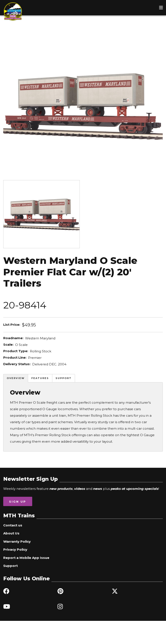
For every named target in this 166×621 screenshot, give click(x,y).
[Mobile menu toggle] (161, 7)
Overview (16, 378)
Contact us (12, 525)
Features (40, 378)
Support (64, 378)
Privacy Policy (15, 549)
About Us (11, 533)
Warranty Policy (17, 541)
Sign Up (17, 501)
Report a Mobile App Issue (26, 558)
